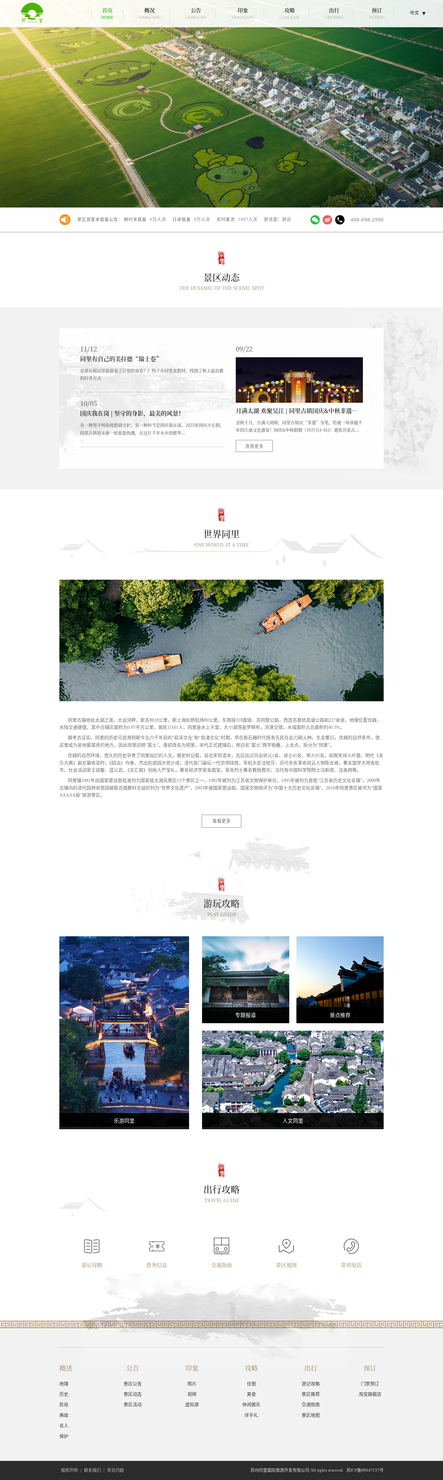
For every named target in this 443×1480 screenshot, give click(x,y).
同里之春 (245, 979)
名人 (293, 1085)
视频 (192, 1394)
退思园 (340, 966)
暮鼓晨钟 (245, 966)
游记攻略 (311, 1383)
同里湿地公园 (340, 992)
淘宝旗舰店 (370, 1394)
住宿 (124, 1006)
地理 (63, 1383)
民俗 (293, 1060)
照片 (192, 1383)
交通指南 (311, 1404)
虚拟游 (192, 1404)
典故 (293, 1073)
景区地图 (311, 1415)
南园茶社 (340, 979)
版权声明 (69, 1470)
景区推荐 (311, 1394)
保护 (63, 1436)
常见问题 (115, 1470)
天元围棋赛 (245, 992)
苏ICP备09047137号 (365, 1470)
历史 (63, 1394)
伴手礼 (124, 1044)
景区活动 (133, 1404)
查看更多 (254, 446)
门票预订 (370, 1383)
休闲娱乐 (124, 1031)
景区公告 (133, 1383)
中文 (414, 12)
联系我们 (92, 1470)
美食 (124, 1018)
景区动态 (133, 1394)
